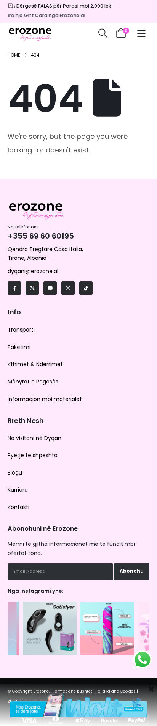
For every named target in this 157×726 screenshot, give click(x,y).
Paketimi (19, 347)
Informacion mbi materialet (45, 399)
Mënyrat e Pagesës (33, 381)
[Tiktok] (86, 288)
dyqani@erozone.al (33, 271)
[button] (102, 33)
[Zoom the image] (50, 605)
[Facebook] (14, 288)
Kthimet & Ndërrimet (35, 364)
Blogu (15, 472)
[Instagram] (68, 288)
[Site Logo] (30, 33)
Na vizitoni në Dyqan (34, 438)
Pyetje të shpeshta (33, 455)
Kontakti (18, 507)
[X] (32, 288)
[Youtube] (50, 288)
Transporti (21, 329)
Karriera (18, 489)
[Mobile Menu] (143, 33)
